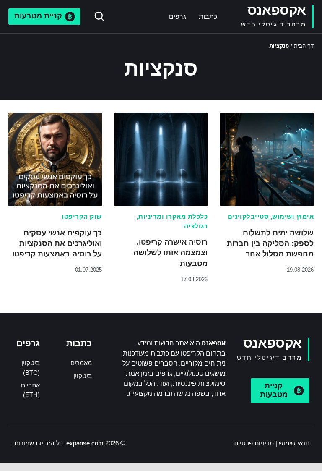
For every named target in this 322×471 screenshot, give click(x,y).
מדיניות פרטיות (254, 443)
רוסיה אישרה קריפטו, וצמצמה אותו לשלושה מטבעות (170, 252)
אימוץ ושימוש (293, 216)
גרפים (177, 16)
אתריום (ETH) (30, 390)
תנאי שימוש (294, 443)
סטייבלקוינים (248, 216)
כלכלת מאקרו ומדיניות (173, 216)
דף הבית (304, 46)
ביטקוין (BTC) (30, 367)
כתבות (208, 16)
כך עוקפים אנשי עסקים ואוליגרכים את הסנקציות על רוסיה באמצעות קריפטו (57, 243)
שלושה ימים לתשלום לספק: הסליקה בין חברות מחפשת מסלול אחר (270, 243)
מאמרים (81, 362)
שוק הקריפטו (82, 216)
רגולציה (196, 226)
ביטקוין (82, 375)
